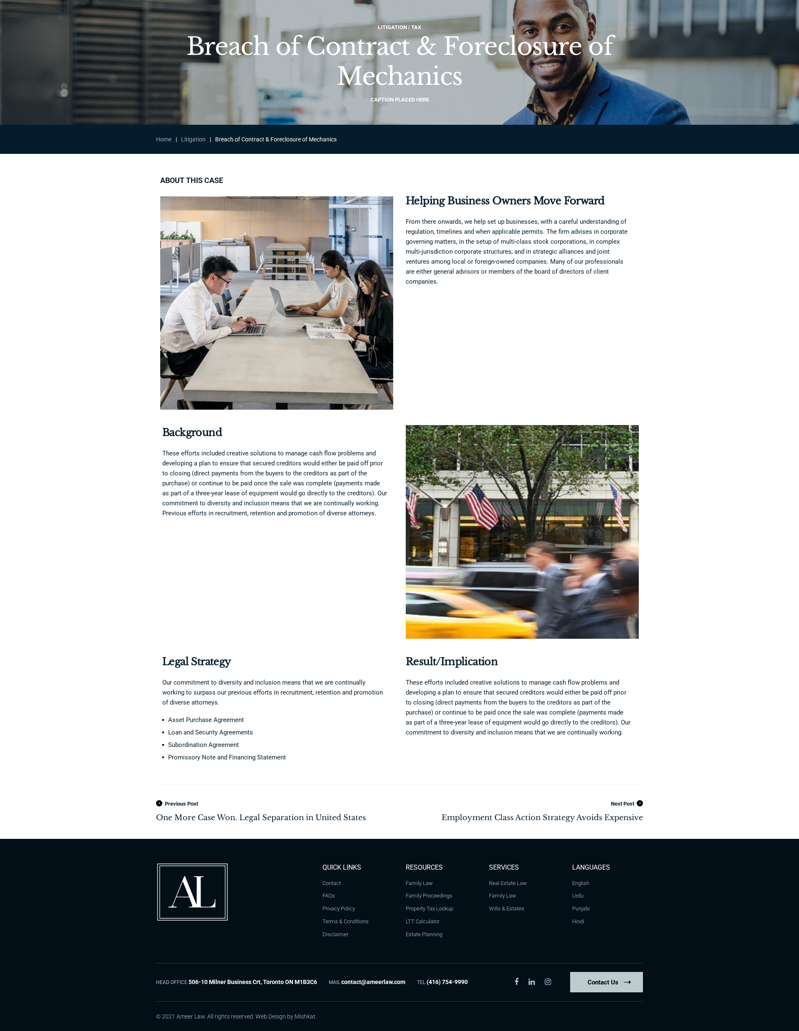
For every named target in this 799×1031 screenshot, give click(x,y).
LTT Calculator (422, 921)
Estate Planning (424, 934)
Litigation (193, 139)
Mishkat (305, 1016)
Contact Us (603, 982)
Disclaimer (335, 934)
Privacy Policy (339, 908)
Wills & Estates (506, 908)
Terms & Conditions (346, 921)
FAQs (329, 896)
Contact (332, 883)
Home (163, 139)
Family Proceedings (429, 896)
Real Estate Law (508, 883)
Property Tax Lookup (429, 908)
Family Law (419, 883)
